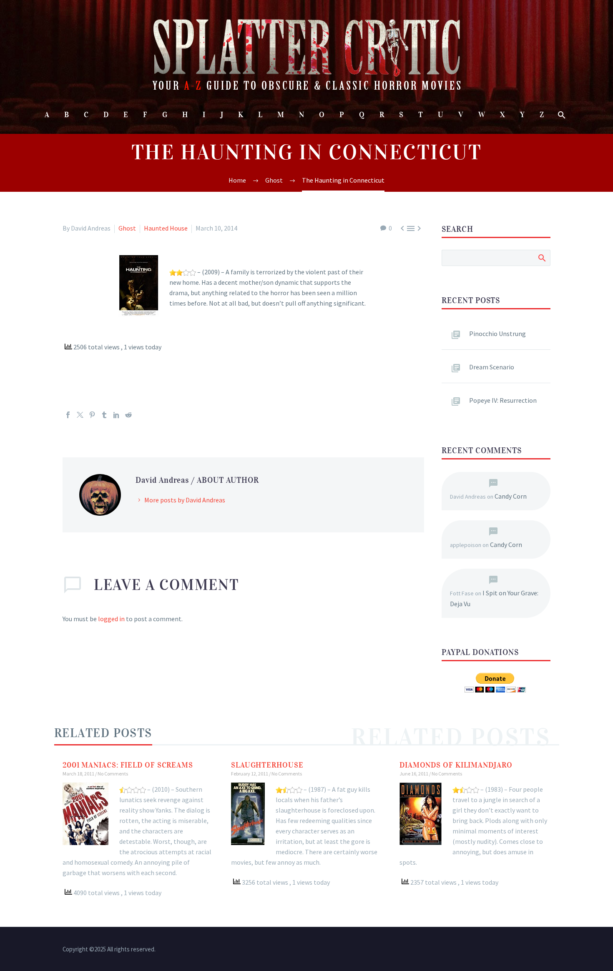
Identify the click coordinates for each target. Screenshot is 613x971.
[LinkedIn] (116, 414)
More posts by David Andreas (184, 500)
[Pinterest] (92, 414)
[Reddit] (128, 414)
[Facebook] (68, 414)
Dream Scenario (491, 367)
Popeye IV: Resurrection (503, 400)
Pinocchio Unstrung (497, 333)
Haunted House (166, 228)
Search (541, 258)
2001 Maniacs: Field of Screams (128, 765)
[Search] (561, 115)
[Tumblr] (104, 414)
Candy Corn (511, 496)
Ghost (127, 228)
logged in (111, 619)
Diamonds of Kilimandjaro (456, 765)
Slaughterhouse (267, 765)
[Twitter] (80, 414)
